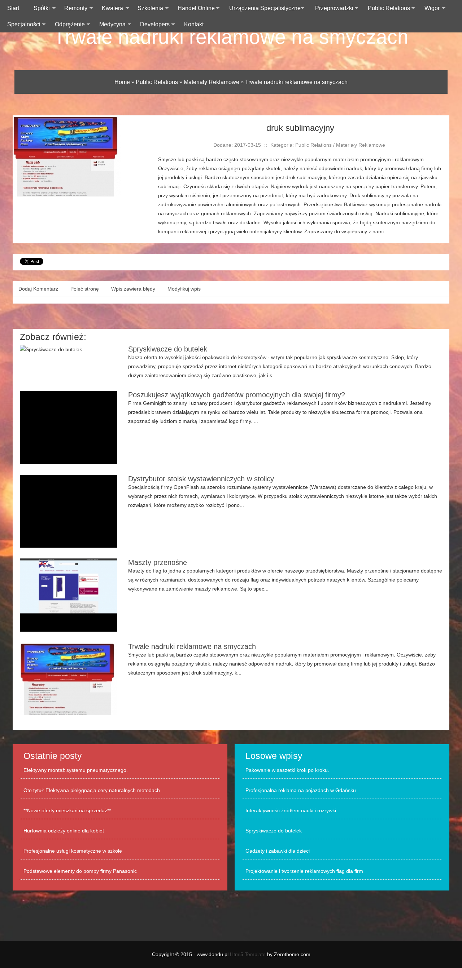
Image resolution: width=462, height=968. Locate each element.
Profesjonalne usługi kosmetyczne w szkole (72, 851)
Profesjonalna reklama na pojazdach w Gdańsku (300, 790)
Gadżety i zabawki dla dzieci (277, 851)
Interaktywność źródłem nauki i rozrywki (290, 810)
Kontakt (194, 24)
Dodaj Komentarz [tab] (38, 289)
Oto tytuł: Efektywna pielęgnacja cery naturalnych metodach (91, 790)
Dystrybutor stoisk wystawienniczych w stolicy (201, 479)
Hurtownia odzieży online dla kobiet (63, 831)
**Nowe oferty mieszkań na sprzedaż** (67, 810)
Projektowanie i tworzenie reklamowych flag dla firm (304, 871)
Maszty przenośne (157, 562)
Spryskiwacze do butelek (167, 349)
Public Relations (157, 82)
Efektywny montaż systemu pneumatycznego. (75, 770)
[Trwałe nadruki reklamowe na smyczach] (67, 120)
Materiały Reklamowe (211, 82)
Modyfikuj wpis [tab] (184, 289)
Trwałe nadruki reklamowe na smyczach (231, 37)
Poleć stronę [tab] (84, 289)
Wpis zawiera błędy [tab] (133, 289)
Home (122, 82)
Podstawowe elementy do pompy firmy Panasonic (80, 871)
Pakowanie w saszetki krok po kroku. (287, 770)
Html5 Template (248, 954)
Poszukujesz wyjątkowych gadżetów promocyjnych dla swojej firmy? (236, 395)
